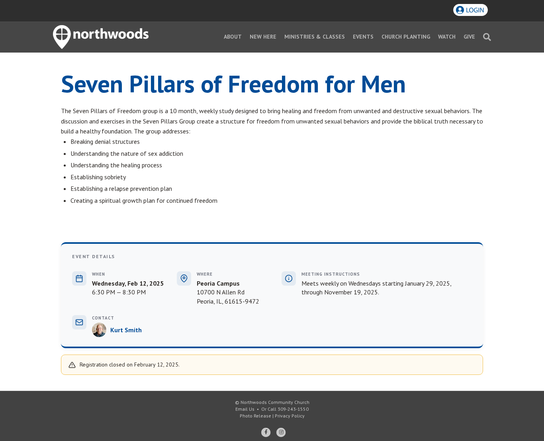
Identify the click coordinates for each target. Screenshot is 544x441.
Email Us (244, 409)
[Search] (485, 37)
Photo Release (255, 416)
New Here (263, 36)
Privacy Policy (290, 416)
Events (363, 36)
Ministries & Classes (314, 36)
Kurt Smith (126, 330)
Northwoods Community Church (275, 402)
